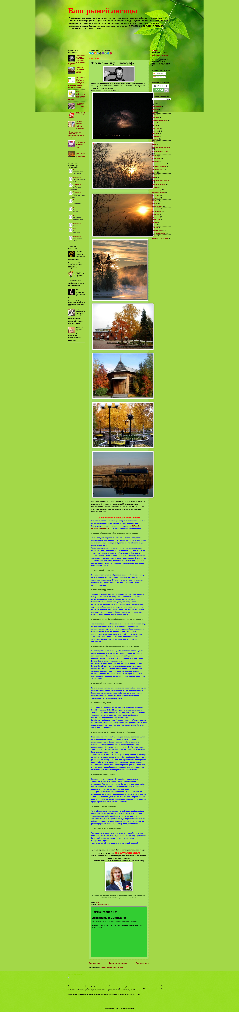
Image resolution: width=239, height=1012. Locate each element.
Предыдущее (142, 963)
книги (154, 144)
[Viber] (103, 53)
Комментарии (159, 77)
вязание (155, 117)
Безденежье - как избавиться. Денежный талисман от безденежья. (76, 134)
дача (154, 123)
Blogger (130, 1008)
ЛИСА (156, 50)
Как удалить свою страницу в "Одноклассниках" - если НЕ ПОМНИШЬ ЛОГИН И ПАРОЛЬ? (76, 82)
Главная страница (118, 963)
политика (155, 195)
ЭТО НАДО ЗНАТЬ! (159, 233)
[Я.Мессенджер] (90, 53)
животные (155, 128)
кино (154, 141)
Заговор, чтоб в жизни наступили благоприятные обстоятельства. (76, 255)
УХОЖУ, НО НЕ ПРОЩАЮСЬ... (80, 113)
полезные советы (103, 904)
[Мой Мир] (108, 53)
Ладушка (155, 161)
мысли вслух (157, 190)
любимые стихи (157, 169)
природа (155, 200)
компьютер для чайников (161, 147)
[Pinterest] (111, 53)
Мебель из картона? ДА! (79, 329)
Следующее (94, 963)
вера (154, 112)
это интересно (157, 230)
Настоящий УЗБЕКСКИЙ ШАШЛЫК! (80, 105)
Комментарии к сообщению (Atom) (112, 967)
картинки (155, 136)
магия (154, 172)
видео (154, 115)
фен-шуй (155, 227)
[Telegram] (98, 53)
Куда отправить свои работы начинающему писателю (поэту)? (76, 95)
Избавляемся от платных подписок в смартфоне (80, 312)
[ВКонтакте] (92, 53)
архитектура (156, 106)
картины (155, 139)
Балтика (155, 109)
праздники (156, 198)
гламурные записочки (159, 120)
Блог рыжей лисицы (102, 10)
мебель (154, 175)
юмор (154, 236)
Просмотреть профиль (160, 55)
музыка (154, 187)
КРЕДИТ (155, 156)
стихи (154, 225)
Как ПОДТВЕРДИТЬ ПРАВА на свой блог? (80, 144)
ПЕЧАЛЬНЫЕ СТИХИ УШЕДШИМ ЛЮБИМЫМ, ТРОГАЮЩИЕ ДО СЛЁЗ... (76, 59)
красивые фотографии (160, 151)
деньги (154, 125)
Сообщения (159, 73)
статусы (155, 222)
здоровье (155, 131)
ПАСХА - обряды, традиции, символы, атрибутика (80, 125)
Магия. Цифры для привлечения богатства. (80, 274)
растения (155, 214)
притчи (154, 203)
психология (156, 209)
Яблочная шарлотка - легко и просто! (80, 70)
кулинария (156, 158)
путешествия (156, 211)
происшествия (157, 206)
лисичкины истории (159, 164)
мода (154, 177)
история (155, 133)
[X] (100, 53)
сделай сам (156, 219)
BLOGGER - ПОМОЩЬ (160, 238)
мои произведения (158, 184)
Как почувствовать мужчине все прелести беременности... (76, 293)
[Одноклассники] (95, 53)
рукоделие (156, 217)
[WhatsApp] (105, 53)
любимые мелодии (159, 166)
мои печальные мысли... (160, 180)
